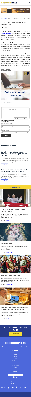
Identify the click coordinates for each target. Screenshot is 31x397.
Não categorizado (15, 365)
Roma (7, 220)
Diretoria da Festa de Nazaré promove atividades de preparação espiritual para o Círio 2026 (14, 154)
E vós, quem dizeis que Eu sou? (10, 275)
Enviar (6, 135)
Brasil (2, 16)
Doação (15, 358)
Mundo (7, 318)
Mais (4, 165)
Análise (15, 354)
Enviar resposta (19, 118)
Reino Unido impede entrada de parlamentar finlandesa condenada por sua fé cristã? (14, 308)
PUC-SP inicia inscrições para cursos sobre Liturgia (13, 23)
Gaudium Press (6, 34)
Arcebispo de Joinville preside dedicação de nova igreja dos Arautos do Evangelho (14, 171)
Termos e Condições (6, 395)
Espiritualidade (9, 252)
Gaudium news (4, 18)
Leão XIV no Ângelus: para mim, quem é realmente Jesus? (13, 210)
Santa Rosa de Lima (7, 243)
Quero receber (15, 334)
